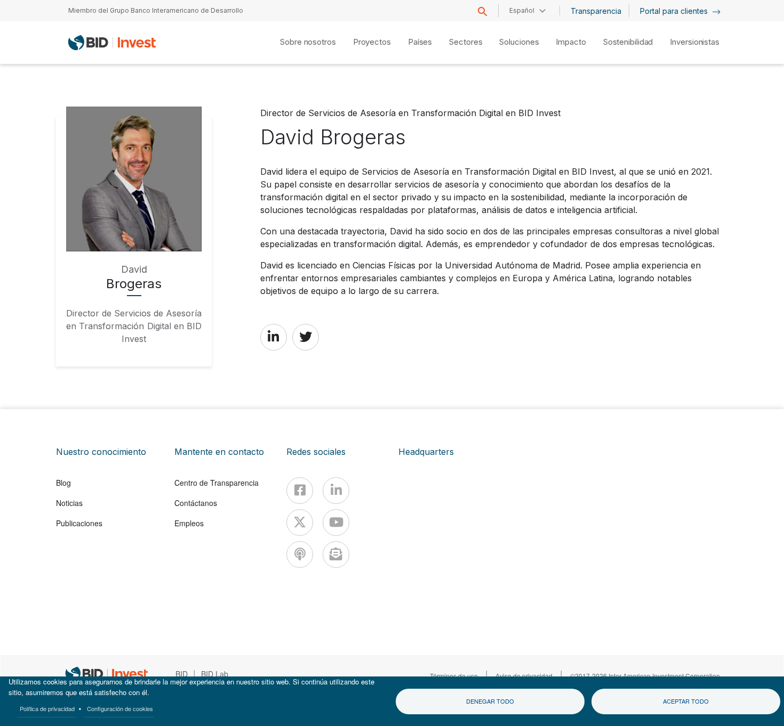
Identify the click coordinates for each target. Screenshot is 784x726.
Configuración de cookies (120, 708)
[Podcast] (299, 554)
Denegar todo (490, 701)
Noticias (69, 502)
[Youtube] (336, 522)
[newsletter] (336, 554)
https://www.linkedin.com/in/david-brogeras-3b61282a (273, 336)
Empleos (189, 523)
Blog (63, 482)
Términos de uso (454, 675)
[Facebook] (299, 490)
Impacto (571, 42)
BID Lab (214, 673)
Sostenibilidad (628, 42)
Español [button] (521, 10)
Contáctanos (195, 502)
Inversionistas (694, 42)
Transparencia (596, 10)
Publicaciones (79, 523)
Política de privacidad (47, 708)
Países (420, 42)
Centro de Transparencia (216, 482)
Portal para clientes (675, 10)
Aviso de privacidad (524, 675)
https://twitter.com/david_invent (305, 336)
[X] (299, 522)
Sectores (465, 42)
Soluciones (519, 42)
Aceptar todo (686, 701)
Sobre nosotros (308, 42)
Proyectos (372, 42)
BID (181, 673)
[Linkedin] (336, 490)
